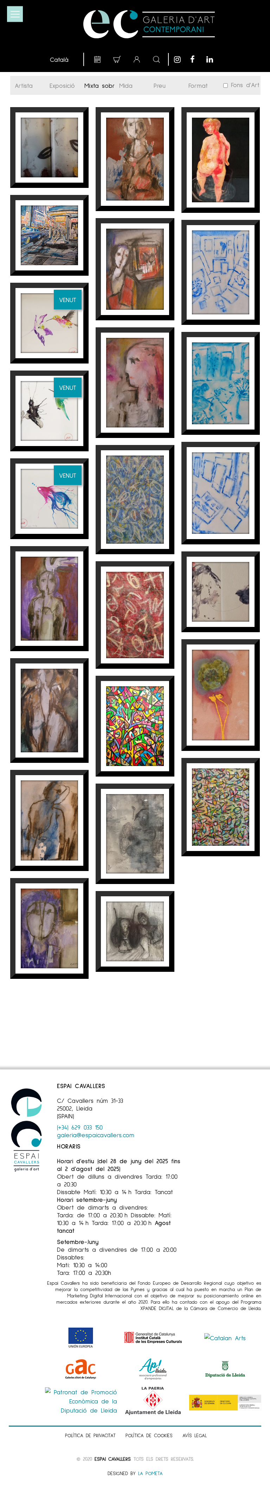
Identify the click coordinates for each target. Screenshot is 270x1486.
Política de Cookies (149, 1435)
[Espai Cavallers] (148, 24)
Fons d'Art (243, 85)
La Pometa (150, 1473)
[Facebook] (196, 59)
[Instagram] (180, 59)
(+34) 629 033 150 (80, 1127)
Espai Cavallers (112, 1459)
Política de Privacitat (90, 1435)
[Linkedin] (212, 59)
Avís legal (194, 1435)
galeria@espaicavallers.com (95, 1135)
